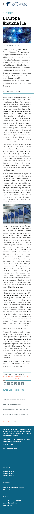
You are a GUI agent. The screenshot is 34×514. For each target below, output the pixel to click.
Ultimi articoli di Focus (13, 390)
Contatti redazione (8, 476)
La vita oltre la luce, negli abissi (12, 405)
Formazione (24, 376)
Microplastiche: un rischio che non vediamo (15, 414)
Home (4, 422)
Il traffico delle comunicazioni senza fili (14, 400)
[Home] (17, 4)
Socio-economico (8, 376)
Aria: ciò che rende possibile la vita (13, 395)
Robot (17, 378)
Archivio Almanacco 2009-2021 (12, 501)
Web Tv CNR (6, 489)
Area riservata (7, 505)
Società (17, 376)
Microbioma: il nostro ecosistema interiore (15, 409)
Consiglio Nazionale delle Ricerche (13, 487)
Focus (10, 422)
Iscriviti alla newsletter (10, 503)
